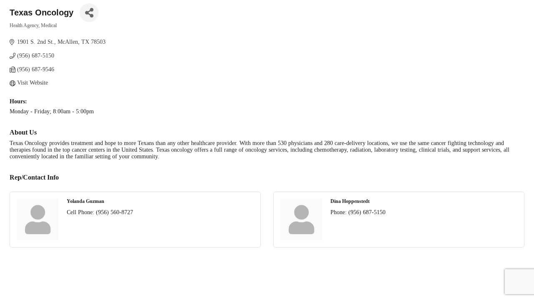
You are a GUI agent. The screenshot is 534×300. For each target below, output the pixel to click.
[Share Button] (89, 12)
